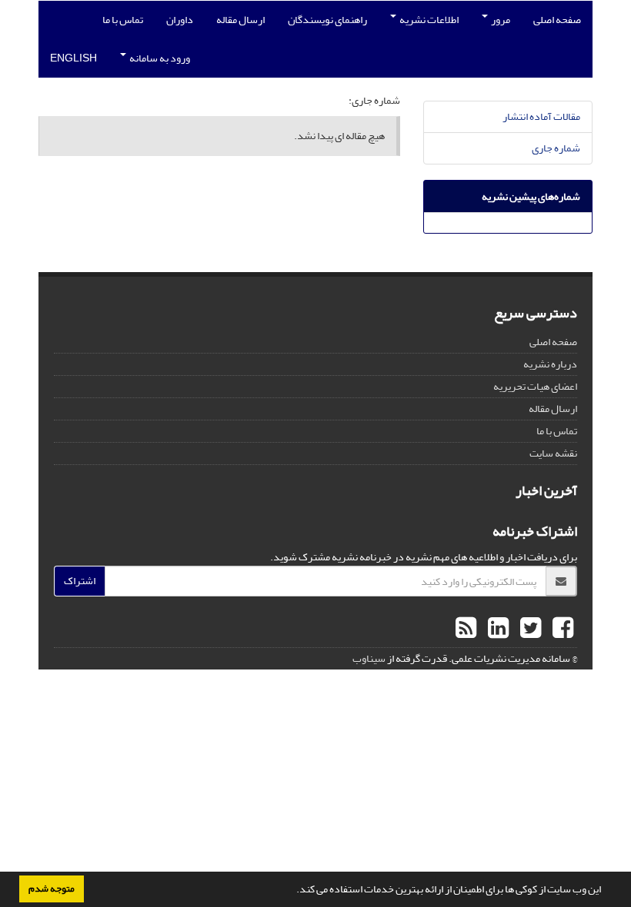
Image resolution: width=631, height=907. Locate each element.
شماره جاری (556, 148)
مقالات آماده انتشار (541, 116)
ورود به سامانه (159, 58)
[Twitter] (528, 628)
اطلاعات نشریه (428, 19)
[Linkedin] (496, 628)
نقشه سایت (553, 453)
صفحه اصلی (557, 19)
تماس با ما (122, 19)
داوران (179, 19)
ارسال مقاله (240, 19)
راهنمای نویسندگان (327, 19)
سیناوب (369, 658)
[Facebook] (561, 628)
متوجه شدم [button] (51, 888)
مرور (499, 19)
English (73, 58)
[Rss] (466, 628)
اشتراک (79, 580)
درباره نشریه (550, 364)
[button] (292, 891)
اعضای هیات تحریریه (535, 386)
